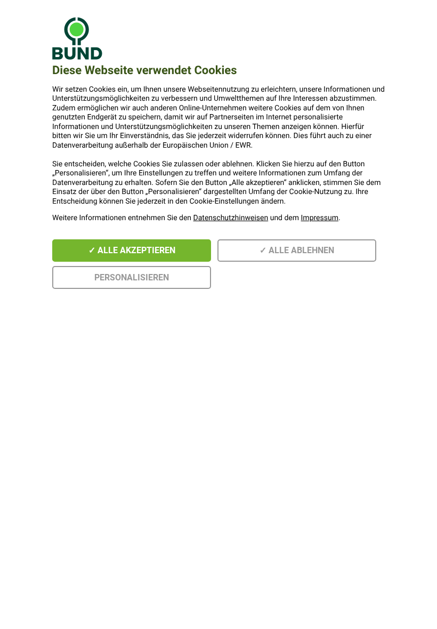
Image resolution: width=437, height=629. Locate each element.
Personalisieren (131, 277)
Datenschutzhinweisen (231, 218)
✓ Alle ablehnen (297, 250)
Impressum (319, 218)
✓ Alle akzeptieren (131, 250)
